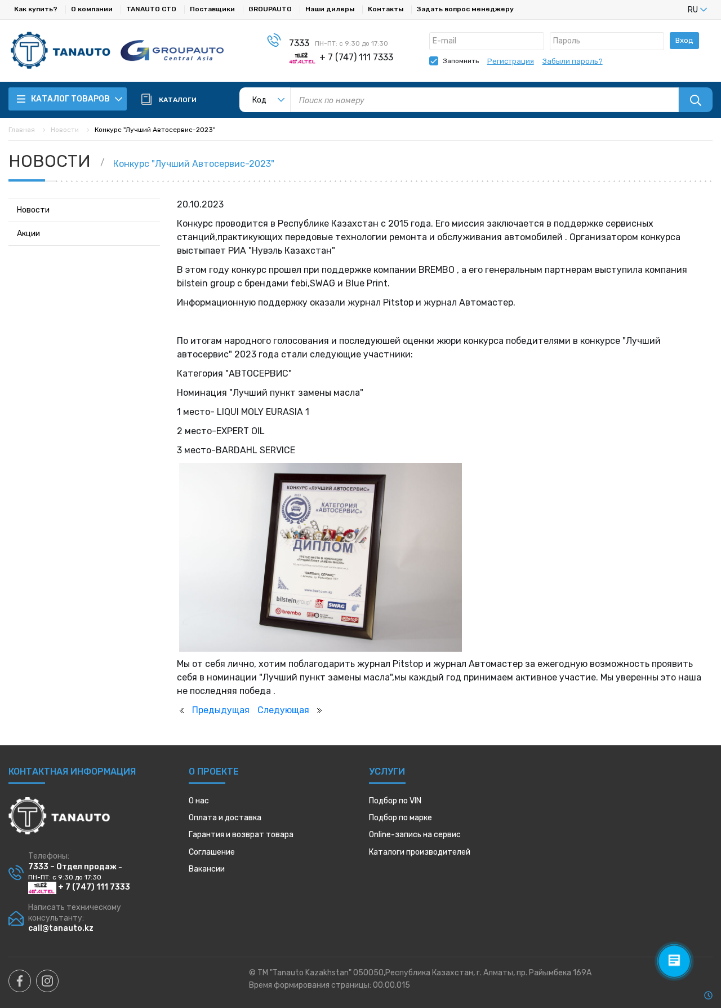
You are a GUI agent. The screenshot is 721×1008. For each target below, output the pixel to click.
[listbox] (679, 9)
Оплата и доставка (225, 818)
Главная (21, 130)
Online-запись (415, 834)
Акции (28, 233)
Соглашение (212, 852)
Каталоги (419, 852)
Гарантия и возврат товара (241, 834)
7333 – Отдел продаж (72, 867)
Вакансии (207, 869)
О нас (199, 801)
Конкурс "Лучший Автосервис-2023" (193, 163)
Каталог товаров (71, 99)
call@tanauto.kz (61, 928)
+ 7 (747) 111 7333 (93, 887)
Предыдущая (221, 710)
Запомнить (461, 61)
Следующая (283, 710)
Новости (65, 130)
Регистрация (510, 61)
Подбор (395, 801)
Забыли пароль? (572, 61)
